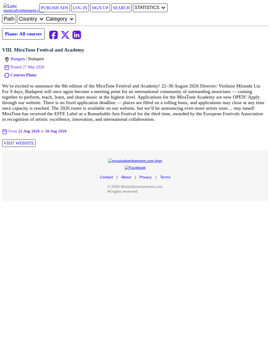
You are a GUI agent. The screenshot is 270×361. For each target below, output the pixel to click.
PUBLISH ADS (54, 8)
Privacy (145, 177)
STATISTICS (147, 7)
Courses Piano (23, 75)
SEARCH (121, 8)
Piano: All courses (23, 33)
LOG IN (80, 8)
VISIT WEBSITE (19, 143)
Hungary (18, 59)
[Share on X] (65, 37)
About (126, 177)
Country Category (44, 19)
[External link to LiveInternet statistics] (151, 191)
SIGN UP (100, 8)
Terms (165, 177)
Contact (106, 177)
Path (9, 19)
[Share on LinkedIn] (77, 37)
